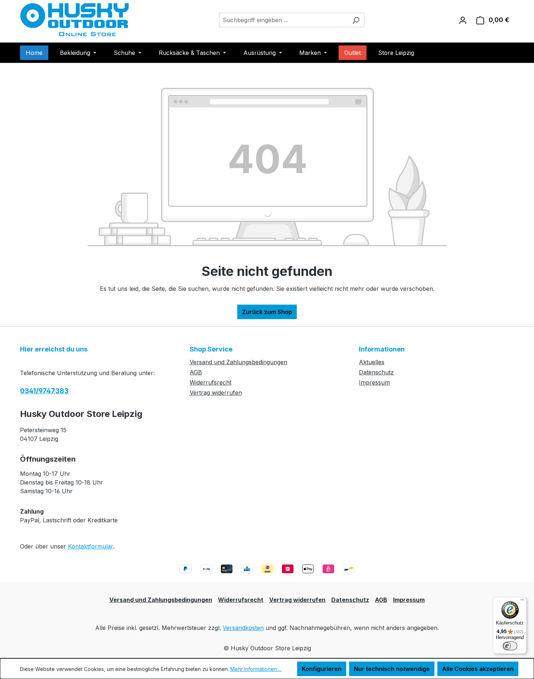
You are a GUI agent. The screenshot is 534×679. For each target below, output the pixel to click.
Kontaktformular (90, 546)
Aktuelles (371, 362)
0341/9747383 (44, 391)
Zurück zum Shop (267, 312)
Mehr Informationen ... (256, 669)
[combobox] (283, 20)
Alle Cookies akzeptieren (478, 668)
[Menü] (522, 601)
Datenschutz (376, 372)
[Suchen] (355, 20)
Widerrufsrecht (210, 382)
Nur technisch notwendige (392, 668)
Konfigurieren (321, 668)
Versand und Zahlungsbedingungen (238, 362)
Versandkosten (243, 627)
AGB (196, 372)
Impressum (374, 382)
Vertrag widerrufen (216, 392)
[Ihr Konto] (463, 20)
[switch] (510, 646)
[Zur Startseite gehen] (74, 20)
